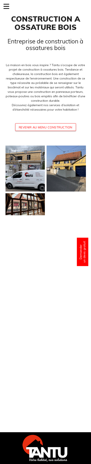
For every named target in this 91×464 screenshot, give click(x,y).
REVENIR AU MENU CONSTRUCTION (45, 127)
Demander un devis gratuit (82, 252)
